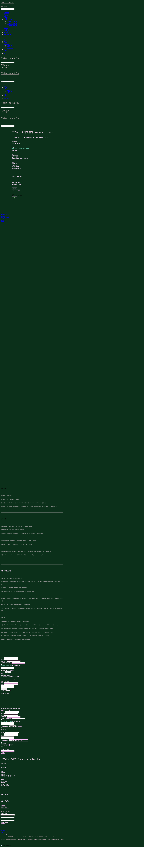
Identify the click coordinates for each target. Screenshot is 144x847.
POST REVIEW (4, 678)
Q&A (6, 28)
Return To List (4, 731)
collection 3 (12, 21)
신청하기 (3, 823)
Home (6, 13)
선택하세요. (15, 155)
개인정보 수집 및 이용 (6, 665)
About (6, 17)
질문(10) (3, 220)
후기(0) (2, 219)
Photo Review (6, 675)
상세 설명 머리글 (5, 214)
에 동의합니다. (10, 665)
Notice (6, 30)
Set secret (3, 729)
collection (8, 19)
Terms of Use (3, 830)
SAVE (2, 673)
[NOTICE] (8, 34)
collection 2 (12, 24)
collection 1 (12, 26)
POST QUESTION (5, 710)
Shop (6, 15)
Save (11, 731)
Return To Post (4, 745)
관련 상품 (3, 221)
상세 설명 (3, 216)
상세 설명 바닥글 (5, 217)
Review (7, 32)
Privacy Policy (3, 832)
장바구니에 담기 (4, 807)
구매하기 (3, 753)
